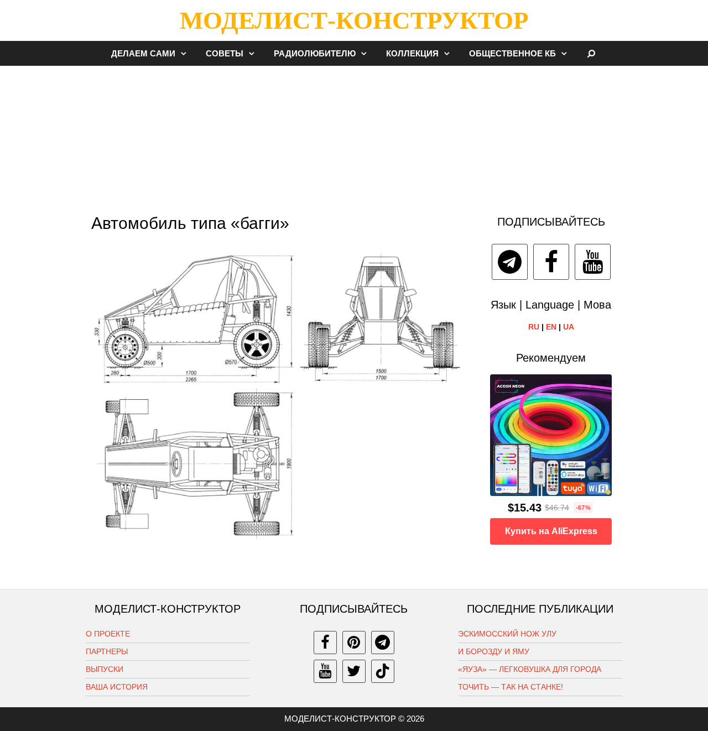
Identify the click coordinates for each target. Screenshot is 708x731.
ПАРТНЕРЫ (107, 651)
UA (568, 326)
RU (533, 326)
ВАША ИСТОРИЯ (117, 686)
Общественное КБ (512, 53)
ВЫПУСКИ (104, 669)
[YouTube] (593, 262)
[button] (186, 53)
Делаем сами (143, 53)
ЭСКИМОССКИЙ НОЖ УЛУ (507, 633)
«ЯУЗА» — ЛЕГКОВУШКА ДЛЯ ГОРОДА (529, 669)
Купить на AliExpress (551, 531)
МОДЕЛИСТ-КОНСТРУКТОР (354, 20)
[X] (354, 671)
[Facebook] (551, 262)
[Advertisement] (354, 135)
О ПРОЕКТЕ (108, 633)
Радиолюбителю (315, 53)
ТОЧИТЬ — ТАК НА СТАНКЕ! (510, 686)
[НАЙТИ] (591, 53)
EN (551, 326)
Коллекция (412, 53)
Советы (224, 53)
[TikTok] (382, 671)
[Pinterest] (354, 642)
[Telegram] (510, 262)
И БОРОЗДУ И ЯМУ (493, 651)
